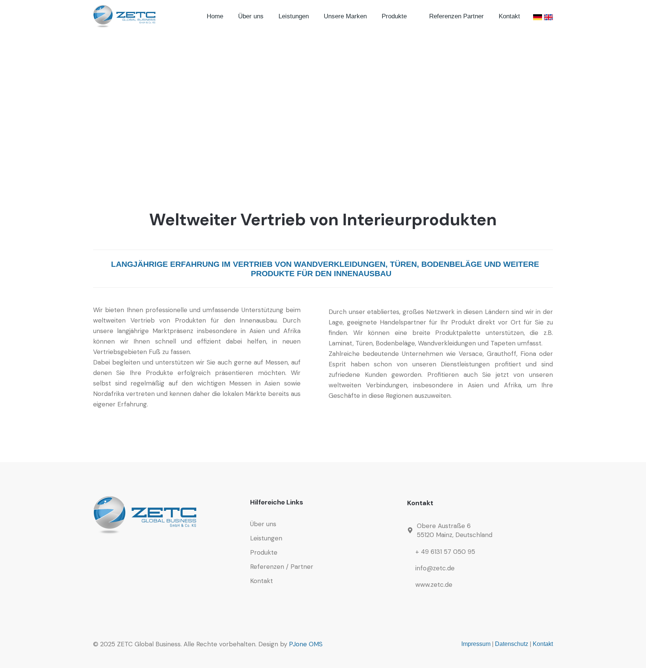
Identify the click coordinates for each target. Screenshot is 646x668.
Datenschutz (511, 644)
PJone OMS (306, 644)
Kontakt (543, 644)
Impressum (475, 644)
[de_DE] (537, 16)
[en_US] (548, 16)
